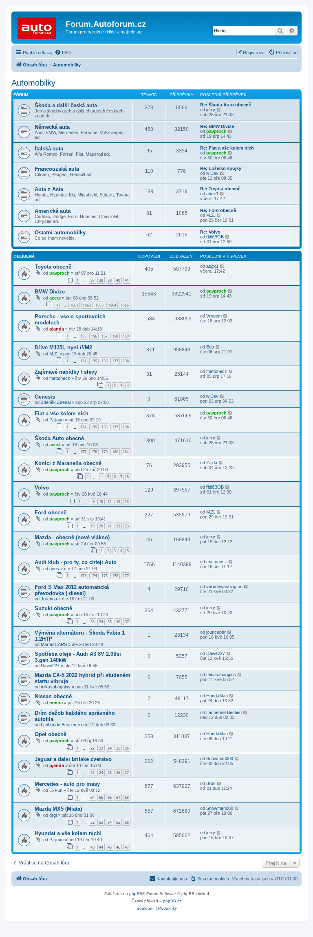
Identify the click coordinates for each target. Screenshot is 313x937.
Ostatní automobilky (60, 232)
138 (126, 361)
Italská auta (49, 149)
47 (127, 847)
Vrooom (214, 315)
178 (94, 451)
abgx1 (212, 193)
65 (101, 797)
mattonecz (59, 378)
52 (92, 822)
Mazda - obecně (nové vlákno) (72, 537)
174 (94, 575)
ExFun (55, 790)
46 (118, 847)
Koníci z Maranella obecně (68, 463)
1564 (112, 305)
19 (92, 526)
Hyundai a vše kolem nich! (68, 833)
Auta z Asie (49, 189)
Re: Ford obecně (218, 210)
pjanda (56, 328)
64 (92, 797)
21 (110, 526)
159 (126, 336)
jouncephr (216, 632)
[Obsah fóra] (39, 26)
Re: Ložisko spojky (220, 168)
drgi (53, 815)
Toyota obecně (53, 267)
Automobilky (33, 82)
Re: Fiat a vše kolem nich (227, 148)
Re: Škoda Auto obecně (225, 104)
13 (127, 501)
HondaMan (217, 695)
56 (127, 822)
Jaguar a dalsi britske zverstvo (73, 759)
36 (118, 621)
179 (104, 451)
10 (101, 501)
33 (92, 621)
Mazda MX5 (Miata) (58, 809)
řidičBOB (215, 236)
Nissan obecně (53, 696)
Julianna (49, 598)
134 (83, 361)
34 (101, 621)
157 (104, 336)
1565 (125, 305)
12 (118, 501)
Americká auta (53, 211)
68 (127, 797)
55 (118, 822)
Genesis (45, 397)
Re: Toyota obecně (220, 188)
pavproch (216, 131)
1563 (99, 305)
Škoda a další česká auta (66, 105)
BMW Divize (50, 292)
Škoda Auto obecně (59, 438)
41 (127, 280)
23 (127, 526)
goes (54, 568)
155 (83, 336)
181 (126, 451)
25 (118, 748)
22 (118, 526)
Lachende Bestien (58, 724)
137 (115, 361)
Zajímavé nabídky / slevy (66, 372)
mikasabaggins (56, 686)
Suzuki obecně (53, 608)
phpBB (135, 893)
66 (110, 797)
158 (115, 336)
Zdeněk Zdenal (56, 402)
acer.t (55, 297)
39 (110, 280)
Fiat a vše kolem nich (61, 413)
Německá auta (52, 127)
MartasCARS (54, 644)
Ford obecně (50, 512)
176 (115, 575)
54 (110, 822)
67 (118, 797)
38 (101, 280)
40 (118, 280)
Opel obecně (50, 734)
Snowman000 (219, 758)
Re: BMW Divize (217, 126)
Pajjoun (56, 419)
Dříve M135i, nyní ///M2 (63, 347)
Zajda (211, 462)
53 (101, 822)
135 (94, 361)
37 (92, 280)
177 (83, 451)
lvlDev (212, 173)
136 (104, 361)
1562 (87, 305)
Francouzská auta (57, 169)
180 (115, 451)
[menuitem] (63, 52)
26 (127, 748)
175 (104, 575)
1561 (74, 305)
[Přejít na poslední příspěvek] (222, 266)
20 (101, 526)
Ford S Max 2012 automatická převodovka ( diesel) (72, 590)
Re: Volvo (210, 231)
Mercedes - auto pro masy (67, 784)
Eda (210, 346)
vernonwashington (224, 586)
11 (110, 501)
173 (83, 575)
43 (92, 847)
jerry (210, 109)
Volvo (42, 488)
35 (110, 621)
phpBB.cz (172, 901)
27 (127, 772)
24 (110, 748)
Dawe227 (50, 665)
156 (94, 336)
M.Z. (210, 215)
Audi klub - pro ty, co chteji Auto (76, 562)
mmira (56, 702)
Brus (211, 783)
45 (110, 847)
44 (101, 847)
